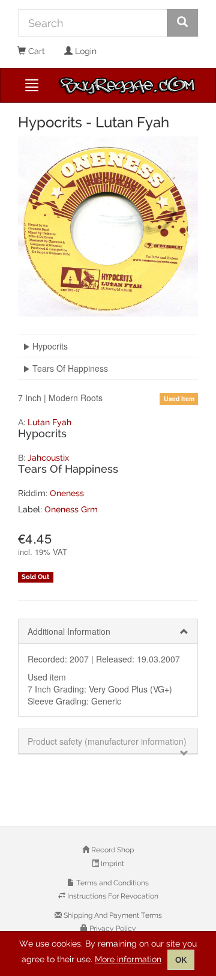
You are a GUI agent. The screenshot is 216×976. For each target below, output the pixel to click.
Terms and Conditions (111, 883)
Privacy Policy (112, 928)
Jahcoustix (48, 457)
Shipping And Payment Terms (112, 915)
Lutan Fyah (49, 422)
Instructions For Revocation (111, 896)
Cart (35, 51)
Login (85, 51)
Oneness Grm (71, 509)
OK (181, 960)
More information (128, 959)
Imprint (111, 863)
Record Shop (111, 850)
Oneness (67, 493)
